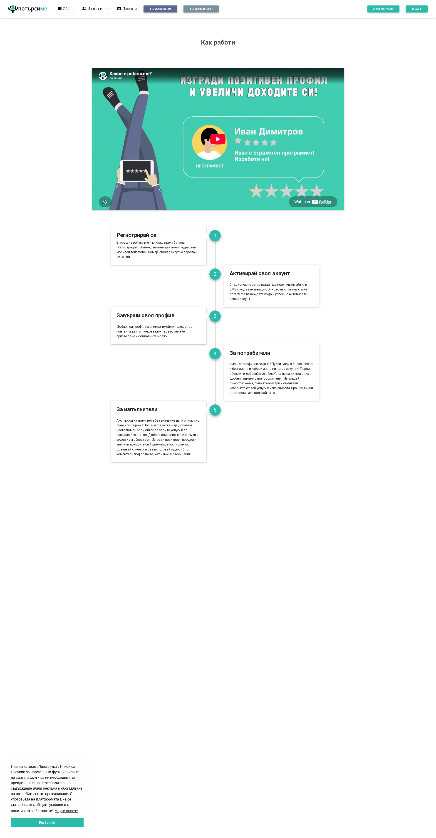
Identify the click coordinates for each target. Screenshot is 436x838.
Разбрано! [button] (47, 822)
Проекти (130, 8)
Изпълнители (98, 8)
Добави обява (161, 9)
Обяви (68, 8)
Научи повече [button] (66, 811)
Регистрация (385, 9)
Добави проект (202, 9)
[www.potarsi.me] (27, 9)
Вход (418, 9)
